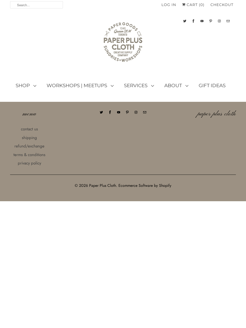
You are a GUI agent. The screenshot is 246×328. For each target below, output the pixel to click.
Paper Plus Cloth (102, 185)
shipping (29, 137)
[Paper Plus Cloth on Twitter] (185, 21)
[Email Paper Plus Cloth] (228, 21)
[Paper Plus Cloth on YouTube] (202, 21)
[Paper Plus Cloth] (123, 44)
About (173, 85)
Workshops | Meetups (77, 85)
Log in (168, 4)
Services (136, 85)
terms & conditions (29, 155)
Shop (23, 85)
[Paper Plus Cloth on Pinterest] (211, 21)
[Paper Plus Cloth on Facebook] (193, 21)
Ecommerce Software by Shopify (144, 185)
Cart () (194, 4)
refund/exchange (29, 146)
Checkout (222, 4)
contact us (29, 129)
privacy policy (29, 163)
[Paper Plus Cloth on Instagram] (219, 21)
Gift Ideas (212, 85)
